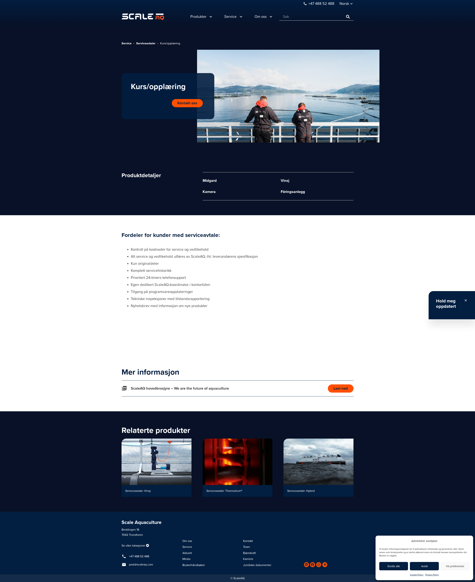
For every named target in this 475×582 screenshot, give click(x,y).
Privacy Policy (432, 574)
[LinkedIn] (306, 564)
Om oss (187, 541)
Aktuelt (187, 553)
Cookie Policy (416, 574)
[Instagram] (318, 564)
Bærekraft (249, 553)
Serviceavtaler (145, 43)
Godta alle (393, 566)
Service (127, 43)
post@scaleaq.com (141, 564)
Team (246, 547)
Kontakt (248, 541)
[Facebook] (312, 564)
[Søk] (348, 16)
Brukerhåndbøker (193, 565)
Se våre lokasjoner (133, 545)
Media (186, 559)
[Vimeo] (324, 564)
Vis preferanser (455, 566)
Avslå (424, 566)
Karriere (248, 559)
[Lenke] (143, 17)
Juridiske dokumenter (257, 565)
